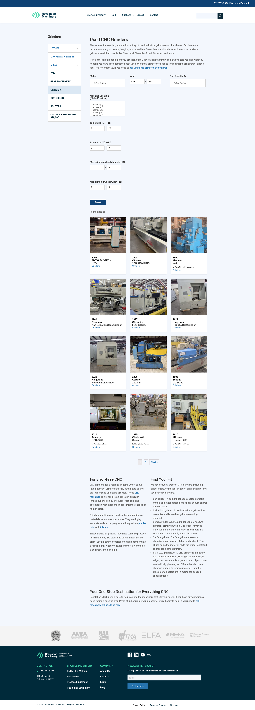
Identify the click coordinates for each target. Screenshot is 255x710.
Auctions (126, 15)
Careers (104, 676)
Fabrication (73, 676)
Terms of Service (158, 705)
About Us (105, 671)
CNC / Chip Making (77, 671)
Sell (114, 15)
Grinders (56, 89)
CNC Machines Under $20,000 (63, 116)
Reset (98, 202)
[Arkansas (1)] (107, 107)
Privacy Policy (139, 705)
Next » (154, 462)
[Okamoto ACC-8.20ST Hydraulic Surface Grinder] (108, 297)
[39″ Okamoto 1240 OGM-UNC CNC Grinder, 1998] (148, 235)
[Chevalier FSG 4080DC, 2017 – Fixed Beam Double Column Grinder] (148, 297)
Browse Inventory (96, 15)
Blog (102, 687)
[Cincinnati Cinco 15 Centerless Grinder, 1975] (148, 412)
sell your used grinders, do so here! (148, 67)
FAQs (103, 682)
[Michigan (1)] (107, 115)
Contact (154, 15)
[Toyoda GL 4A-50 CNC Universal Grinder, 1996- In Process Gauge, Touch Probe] (189, 354)
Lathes (54, 48)
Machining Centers (62, 56)
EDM (52, 73)
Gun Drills (57, 98)
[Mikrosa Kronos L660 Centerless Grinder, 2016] (189, 412)
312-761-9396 (221, 3)
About (140, 15)
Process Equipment (77, 682)
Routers (55, 106)
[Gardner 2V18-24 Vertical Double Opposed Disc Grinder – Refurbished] (148, 354)
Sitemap (174, 705)
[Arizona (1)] (107, 104)
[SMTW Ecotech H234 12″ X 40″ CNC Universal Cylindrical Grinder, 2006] (108, 235)
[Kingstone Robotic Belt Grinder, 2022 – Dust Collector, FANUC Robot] (189, 297)
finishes (103, 527)
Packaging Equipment (78, 687)
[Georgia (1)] (107, 110)
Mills (53, 65)
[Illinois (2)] (107, 112)
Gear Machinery (60, 81)
